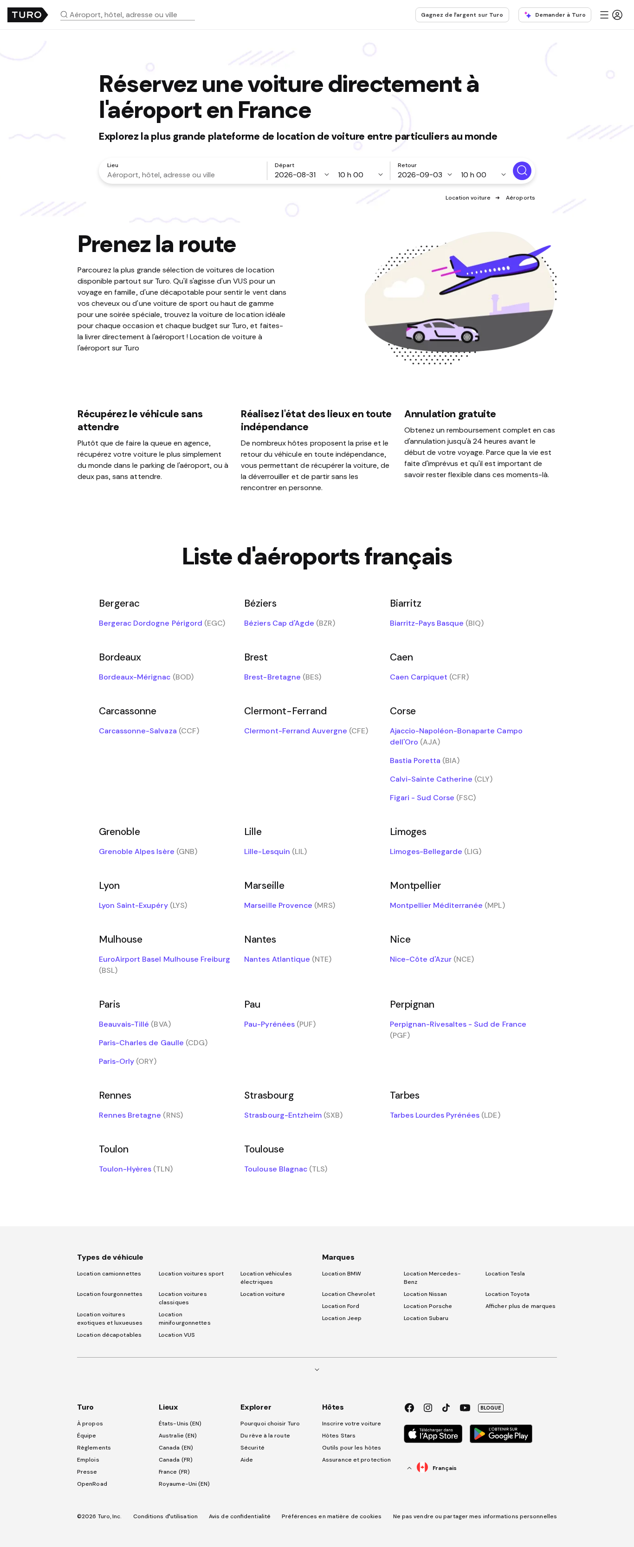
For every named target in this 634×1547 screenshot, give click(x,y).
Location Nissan (425, 1294)
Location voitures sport (191, 1273)
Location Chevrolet (348, 1294)
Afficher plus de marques (520, 1306)
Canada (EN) (176, 1447)
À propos (90, 1423)
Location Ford (340, 1306)
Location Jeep (342, 1318)
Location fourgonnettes (109, 1294)
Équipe (87, 1435)
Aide (246, 1459)
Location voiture (468, 197)
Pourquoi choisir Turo (270, 1423)
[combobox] (131, 14)
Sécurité (252, 1447)
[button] (131, 14)
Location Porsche (428, 1306)
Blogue (490, 1408)
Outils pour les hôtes (351, 1447)
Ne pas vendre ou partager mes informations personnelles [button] (475, 1516)
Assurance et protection (356, 1459)
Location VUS (177, 1335)
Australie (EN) (178, 1435)
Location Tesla (505, 1273)
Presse (87, 1472)
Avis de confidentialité (240, 1516)
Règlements (94, 1447)
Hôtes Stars (339, 1435)
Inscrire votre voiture (351, 1423)
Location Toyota (507, 1294)
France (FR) (174, 1472)
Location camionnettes (109, 1273)
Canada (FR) (176, 1459)
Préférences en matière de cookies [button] (332, 1516)
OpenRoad (92, 1484)
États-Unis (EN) (180, 1423)
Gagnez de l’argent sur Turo (462, 15)
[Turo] (27, 15)
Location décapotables (109, 1335)
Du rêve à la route (265, 1435)
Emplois (88, 1459)
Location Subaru (426, 1318)
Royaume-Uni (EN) (184, 1484)
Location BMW (341, 1273)
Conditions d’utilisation (165, 1516)
